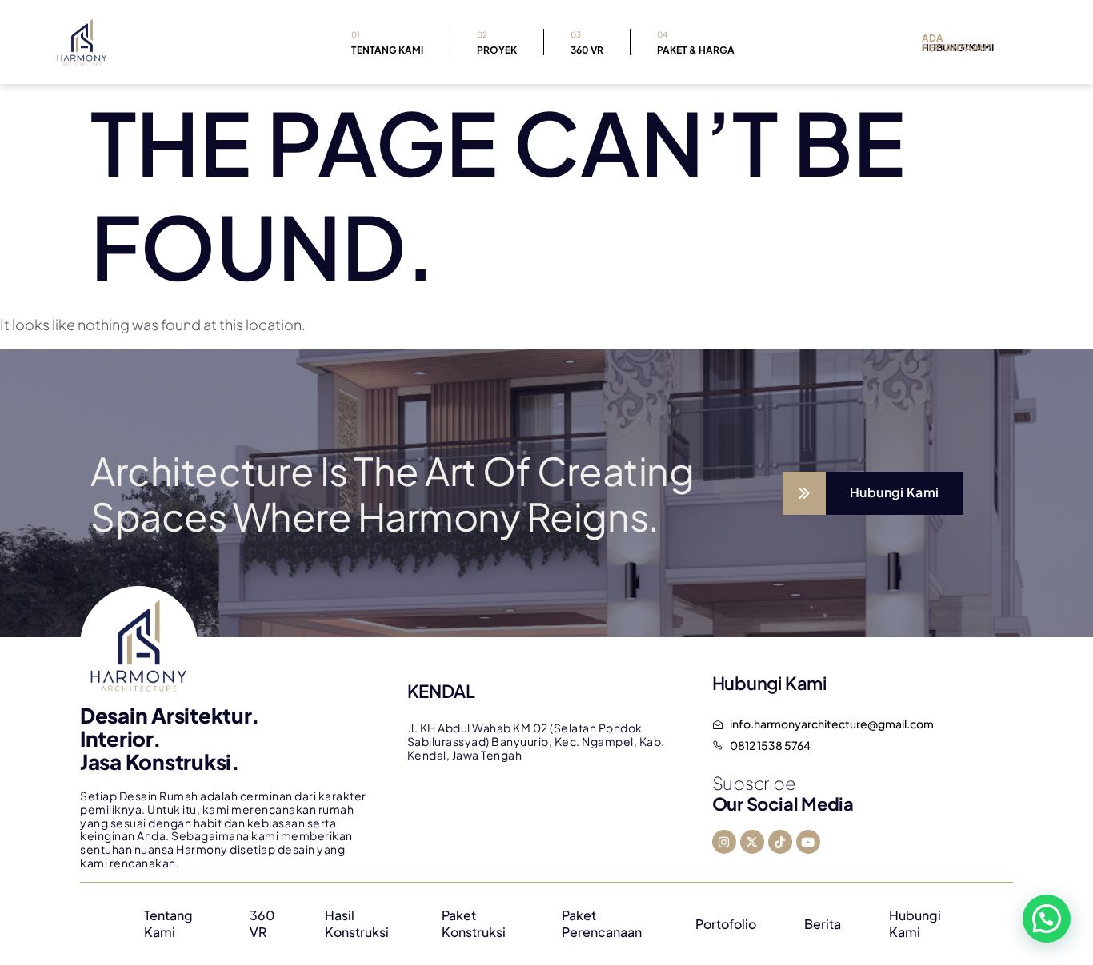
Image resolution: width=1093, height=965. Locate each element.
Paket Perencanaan (602, 923)
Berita (822, 923)
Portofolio (725, 923)
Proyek (497, 43)
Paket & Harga (696, 43)
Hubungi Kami (915, 923)
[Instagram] (724, 842)
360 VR (587, 43)
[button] (1047, 919)
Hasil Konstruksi (357, 923)
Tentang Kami (387, 43)
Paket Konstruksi (474, 923)
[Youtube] (808, 842)
